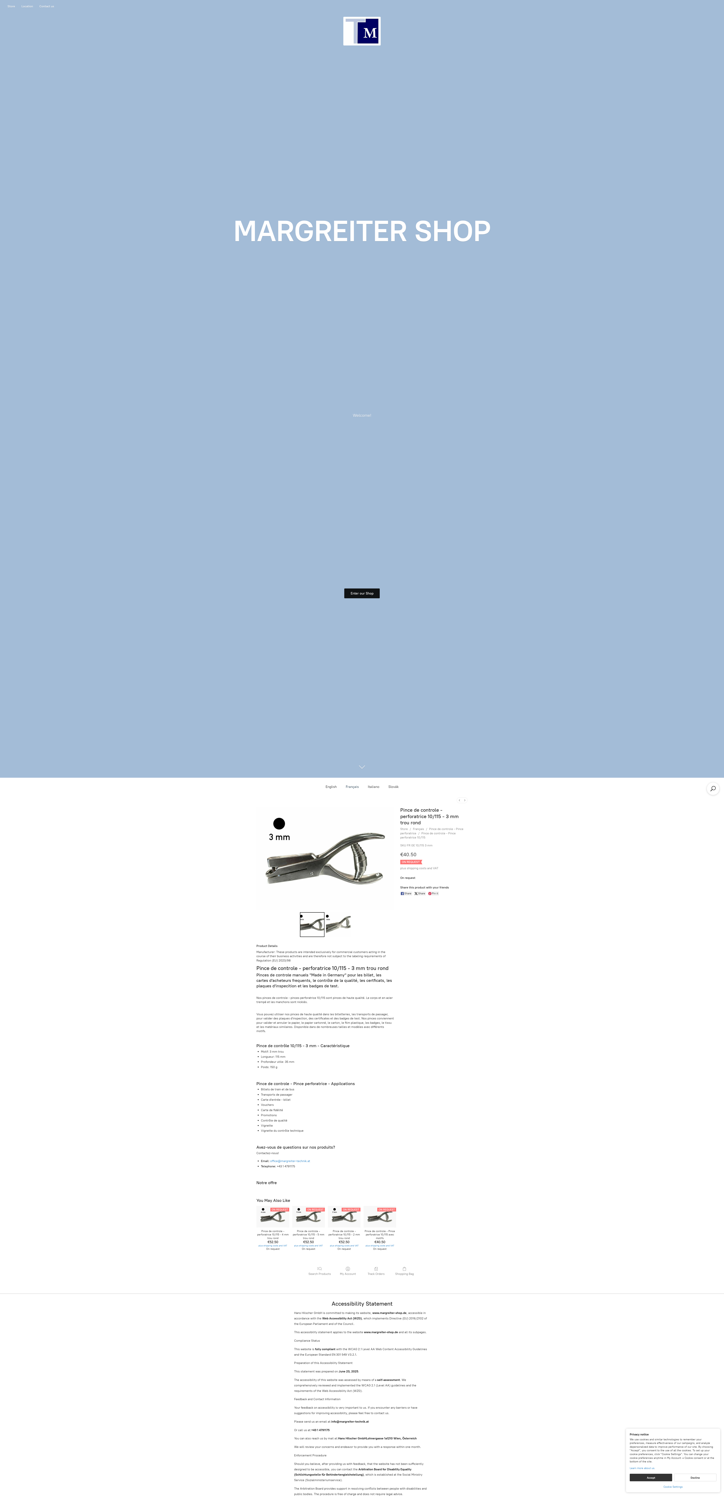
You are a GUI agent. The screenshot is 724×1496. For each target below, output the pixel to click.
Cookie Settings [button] (673, 1486)
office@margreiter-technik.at (290, 1161)
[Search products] (713, 788)
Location (27, 6)
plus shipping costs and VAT (419, 868)
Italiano (373, 787)
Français (352, 787)
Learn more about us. (642, 1468)
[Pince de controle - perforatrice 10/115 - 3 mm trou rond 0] (312, 924)
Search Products (319, 1274)
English (331, 787)
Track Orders (376, 1274)
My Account (348, 1274)
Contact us (46, 6)
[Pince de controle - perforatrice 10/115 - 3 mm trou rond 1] (338, 924)
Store (11, 6)
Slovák (393, 787)
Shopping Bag (404, 1274)
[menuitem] (459, 800)
